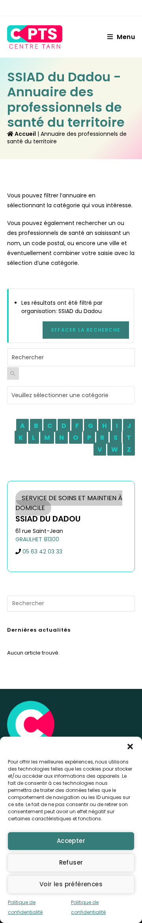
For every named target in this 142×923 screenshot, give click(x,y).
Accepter (71, 841)
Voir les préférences (71, 884)
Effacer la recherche (85, 329)
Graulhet (28, 539)
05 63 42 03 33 (42, 551)
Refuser (71, 862)
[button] (130, 746)
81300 (51, 539)
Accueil (24, 134)
